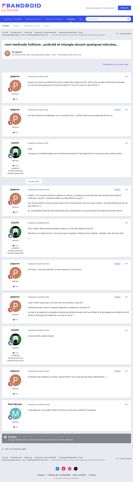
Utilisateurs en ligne (32, 26)
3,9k (16, 166)
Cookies (92, 475)
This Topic (118, 19)
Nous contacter (79, 475)
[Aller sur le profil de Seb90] (15, 152)
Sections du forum (53, 19)
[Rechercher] (128, 19)
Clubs (46, 26)
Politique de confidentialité (59, 475)
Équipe (16, 26)
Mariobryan (15, 404)
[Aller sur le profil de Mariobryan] (15, 413)
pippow (18, 52)
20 (16, 427)
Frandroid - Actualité (12, 19)
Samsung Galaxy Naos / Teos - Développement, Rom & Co (56, 55)
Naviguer (71, 19)
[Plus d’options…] (126, 76)
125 (16, 99)
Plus (81, 19)
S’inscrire (124, 8)
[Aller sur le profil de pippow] (7, 53)
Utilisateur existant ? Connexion (100, 8)
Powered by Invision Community (66, 478)
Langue (40, 475)
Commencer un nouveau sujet (115, 64)
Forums (5, 26)
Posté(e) (38, 76)
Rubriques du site (33, 19)
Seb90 (15, 143)
